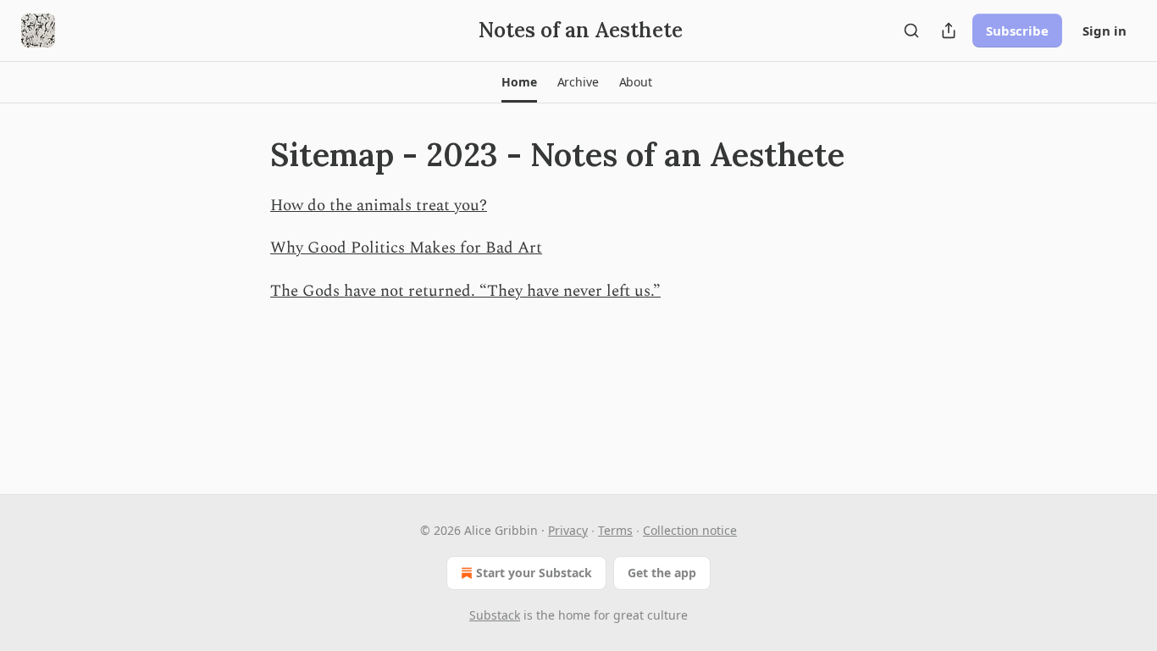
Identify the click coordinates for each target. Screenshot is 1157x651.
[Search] (911, 30)
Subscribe (1017, 30)
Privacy (568, 530)
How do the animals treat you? (378, 205)
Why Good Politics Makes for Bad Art (406, 248)
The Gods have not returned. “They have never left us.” (465, 291)
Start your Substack (534, 573)
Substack (494, 615)
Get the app (662, 573)
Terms (615, 530)
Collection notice (690, 530)
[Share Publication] (949, 30)
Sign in (1104, 30)
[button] (518, 82)
